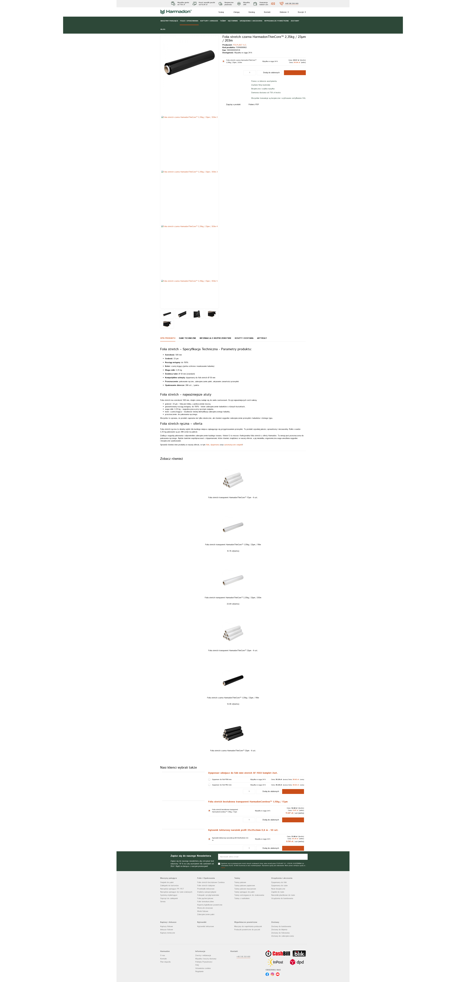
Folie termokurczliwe (205, 948)
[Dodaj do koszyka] (293, 838)
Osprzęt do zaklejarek (169, 945)
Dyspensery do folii (279, 929)
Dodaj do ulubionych (271, 75)
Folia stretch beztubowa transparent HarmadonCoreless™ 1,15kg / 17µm (248, 849)
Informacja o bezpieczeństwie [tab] (215, 338)
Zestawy (295, 21)
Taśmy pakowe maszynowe (245, 935)
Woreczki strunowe (205, 955)
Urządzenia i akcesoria (251, 21)
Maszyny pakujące (169, 21)
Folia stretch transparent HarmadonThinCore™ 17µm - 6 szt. (233, 544)
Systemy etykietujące (168, 942)
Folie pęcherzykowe (205, 945)
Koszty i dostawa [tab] (244, 338)
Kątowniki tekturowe (205, 973)
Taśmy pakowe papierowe (244, 932)
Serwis (163, 948)
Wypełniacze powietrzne (276, 21)
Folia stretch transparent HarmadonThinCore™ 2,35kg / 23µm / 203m (233, 644)
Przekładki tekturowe (205, 935)
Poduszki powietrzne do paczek (247, 976)
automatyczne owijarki (233, 444)
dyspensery (215, 444)
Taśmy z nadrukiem (242, 945)
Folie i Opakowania (189, 21)
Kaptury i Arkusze (209, 21)
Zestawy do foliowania (280, 980)
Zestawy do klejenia (279, 976)
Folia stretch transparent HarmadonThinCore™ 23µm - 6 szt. (233, 697)
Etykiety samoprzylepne (206, 939)
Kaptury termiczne (167, 980)
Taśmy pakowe (240, 929)
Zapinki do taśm (277, 939)
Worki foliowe (202, 958)
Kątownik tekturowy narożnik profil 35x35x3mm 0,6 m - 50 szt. (243, 877)
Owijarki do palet (167, 929)
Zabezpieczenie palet (205, 961)
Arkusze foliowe (166, 976)
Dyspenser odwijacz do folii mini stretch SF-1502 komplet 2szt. (243, 820)
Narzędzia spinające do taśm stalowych (176, 939)
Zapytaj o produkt (233, 107)
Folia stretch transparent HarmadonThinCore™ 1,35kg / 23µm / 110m (233, 591)
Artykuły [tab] (262, 338)
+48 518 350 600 (291, 4)
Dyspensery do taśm (279, 932)
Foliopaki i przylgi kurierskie (208, 942)
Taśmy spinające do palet (244, 939)
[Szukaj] (214, 12)
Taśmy (223, 21)
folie (207, 444)
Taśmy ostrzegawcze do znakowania (249, 942)
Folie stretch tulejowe (206, 932)
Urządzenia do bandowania (282, 945)
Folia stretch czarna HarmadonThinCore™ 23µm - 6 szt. (233, 797)
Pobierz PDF (254, 107)
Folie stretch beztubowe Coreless (211, 929)
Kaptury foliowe (166, 973)
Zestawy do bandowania (281, 973)
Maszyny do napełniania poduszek (248, 973)
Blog (163, 29)
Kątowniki (233, 21)
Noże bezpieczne (278, 935)
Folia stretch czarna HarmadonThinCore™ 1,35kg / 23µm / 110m (233, 744)
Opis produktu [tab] (167, 338)
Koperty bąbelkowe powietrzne (209, 952)
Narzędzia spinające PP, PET (172, 935)
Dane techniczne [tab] (187, 338)
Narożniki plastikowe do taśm (283, 942)
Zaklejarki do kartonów (169, 932)
